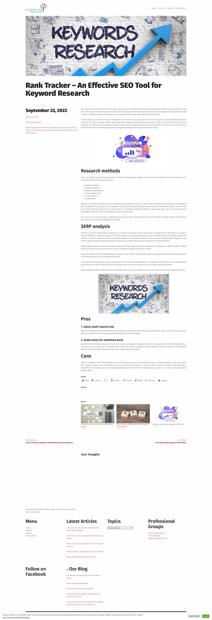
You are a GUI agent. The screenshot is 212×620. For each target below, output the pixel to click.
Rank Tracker (108, 180)
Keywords (55, 128)
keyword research (146, 344)
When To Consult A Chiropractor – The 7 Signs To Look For (85, 545)
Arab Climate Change (156, 533)
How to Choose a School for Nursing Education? (84, 552)
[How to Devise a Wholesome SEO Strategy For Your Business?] (133, 413)
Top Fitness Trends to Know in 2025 (79, 589)
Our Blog (78, 569)
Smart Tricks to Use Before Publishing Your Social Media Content (82, 529)
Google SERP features (144, 254)
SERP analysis (31, 133)
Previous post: (49, 441)
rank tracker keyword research (54, 130)
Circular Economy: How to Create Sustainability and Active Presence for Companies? (84, 603)
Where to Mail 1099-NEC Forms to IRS (80, 557)
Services (161, 8)
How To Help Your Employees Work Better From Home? (84, 537)
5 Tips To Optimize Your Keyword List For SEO (168, 424)
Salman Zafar (33, 117)
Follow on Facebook (36, 571)
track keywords (180, 125)
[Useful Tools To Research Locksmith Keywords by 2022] (97, 413)
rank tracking (72, 130)
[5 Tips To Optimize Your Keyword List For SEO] (168, 413)
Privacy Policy (180, 8)
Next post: (170, 441)
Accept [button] (206, 616)
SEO (27, 122)
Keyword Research (43, 128)
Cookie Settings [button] (194, 616)
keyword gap (30, 128)
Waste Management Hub (157, 538)
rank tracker (36, 130)
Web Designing (35, 122)
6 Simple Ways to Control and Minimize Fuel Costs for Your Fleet (83, 595)
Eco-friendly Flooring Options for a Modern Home (83, 576)
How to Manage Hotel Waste (77, 583)
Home (153, 8)
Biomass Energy (154, 536)
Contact (170, 8)
